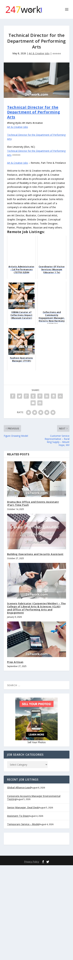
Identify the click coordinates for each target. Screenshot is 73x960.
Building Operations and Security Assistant (35, 554)
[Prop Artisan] (36, 639)
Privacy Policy (31, 861)
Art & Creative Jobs (39, 53)
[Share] (12, 396)
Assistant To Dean (18, 815)
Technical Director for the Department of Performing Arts (33, 111)
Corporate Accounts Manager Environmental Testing (33, 797)
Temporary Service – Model (23, 824)
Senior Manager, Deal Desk (23, 807)
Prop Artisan (15, 662)
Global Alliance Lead (19, 787)
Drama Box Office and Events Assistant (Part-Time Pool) (33, 503)
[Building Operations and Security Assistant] (36, 531)
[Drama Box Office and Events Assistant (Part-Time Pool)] (36, 479)
